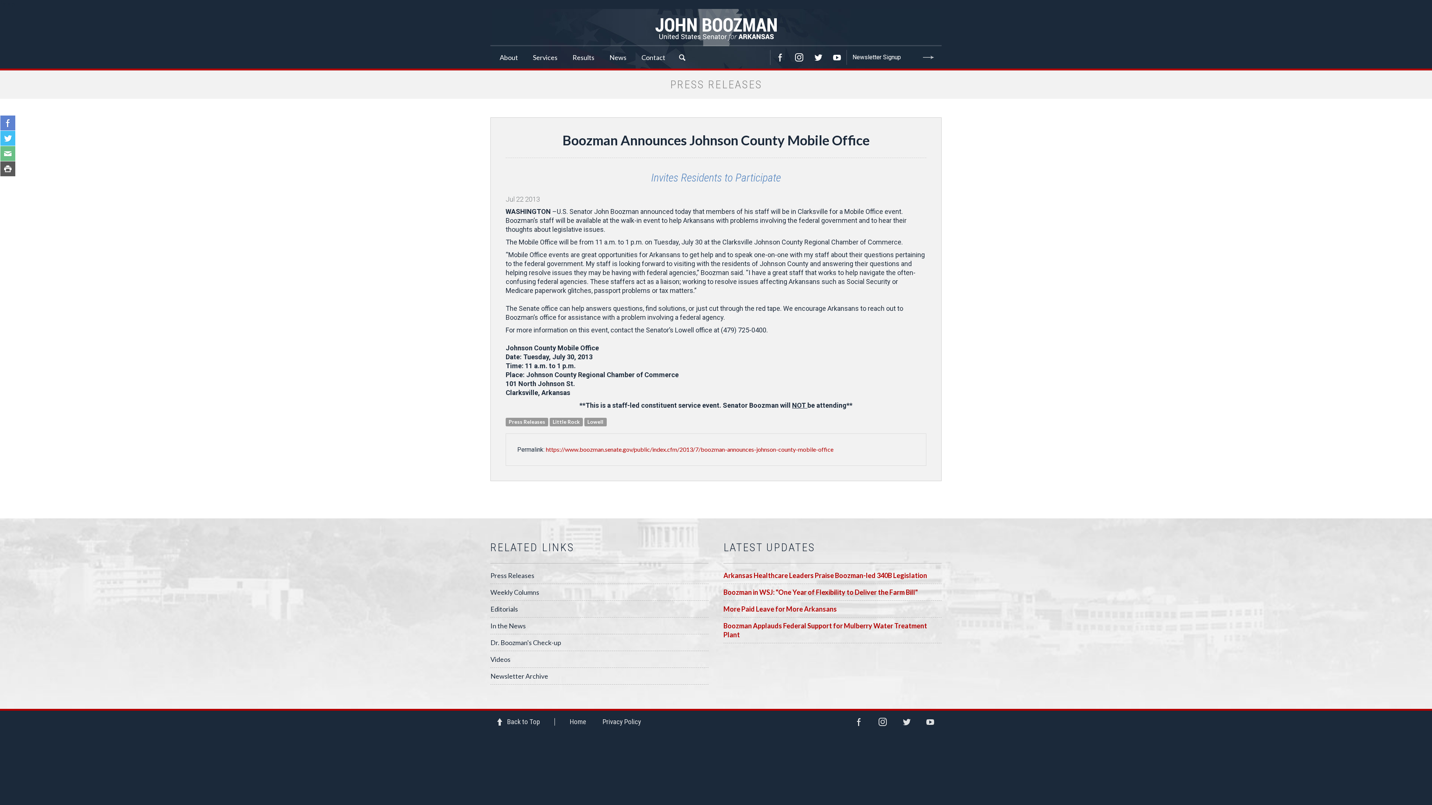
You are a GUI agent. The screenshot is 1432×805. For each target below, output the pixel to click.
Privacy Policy (622, 721)
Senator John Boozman (716, 27)
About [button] (509, 57)
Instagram (799, 57)
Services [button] (545, 57)
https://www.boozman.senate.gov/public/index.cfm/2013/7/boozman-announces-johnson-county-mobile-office (689, 449)
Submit (928, 57)
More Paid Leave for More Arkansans (780, 609)
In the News (508, 626)
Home (578, 721)
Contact (653, 57)
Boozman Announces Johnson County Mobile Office (716, 140)
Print (7, 168)
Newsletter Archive (519, 676)
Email (7, 153)
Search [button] (682, 57)
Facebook (780, 57)
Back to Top (523, 721)
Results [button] (583, 57)
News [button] (617, 57)
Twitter (818, 57)
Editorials (504, 609)
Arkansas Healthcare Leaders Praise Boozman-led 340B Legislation (825, 575)
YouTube (837, 57)
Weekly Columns (514, 592)
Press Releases (512, 575)
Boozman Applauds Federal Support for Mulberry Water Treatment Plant (825, 630)
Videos (500, 659)
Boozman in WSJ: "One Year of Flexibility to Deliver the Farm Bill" (820, 592)
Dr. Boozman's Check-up (525, 642)
